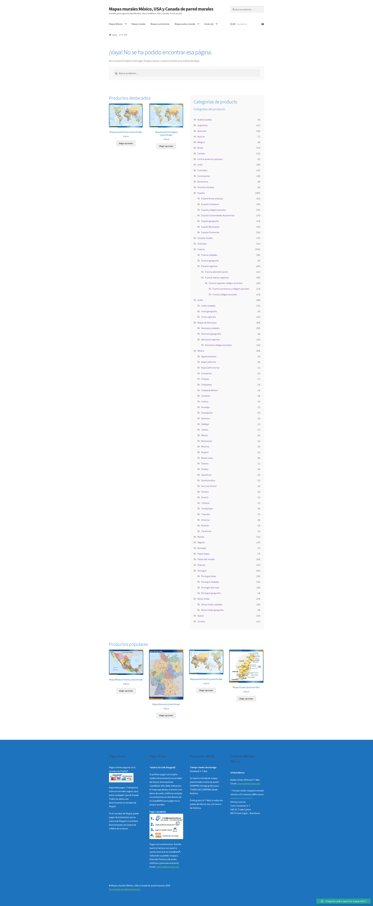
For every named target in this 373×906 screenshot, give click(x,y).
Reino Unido (203, 598)
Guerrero (205, 418)
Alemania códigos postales (218, 345)
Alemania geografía (211, 333)
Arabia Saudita (204, 119)
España (201, 192)
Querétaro (206, 474)
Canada (201, 153)
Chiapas (205, 378)
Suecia (200, 615)
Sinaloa (205, 491)
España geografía (210, 221)
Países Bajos (203, 553)
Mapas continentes (160, 23)
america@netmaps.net (167, 866)
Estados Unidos (205, 238)
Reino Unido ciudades (211, 604)
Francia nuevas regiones (217, 277)
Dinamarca (202, 181)
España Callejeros (210, 204)
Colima (204, 401)
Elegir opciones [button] (126, 143)
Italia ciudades (208, 305)
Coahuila (205, 395)
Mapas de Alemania (207, 322)
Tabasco (205, 502)
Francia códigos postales (224, 294)
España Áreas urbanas (212, 198)
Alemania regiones (210, 339)
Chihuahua (206, 384)
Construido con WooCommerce (124, 889)
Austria (201, 136)
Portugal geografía (210, 593)
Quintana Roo (208, 480)
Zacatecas (206, 531)
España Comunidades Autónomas (217, 215)
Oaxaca (204, 463)
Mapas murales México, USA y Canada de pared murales (161, 9)
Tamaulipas (207, 508)
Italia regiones (208, 316)
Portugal (201, 570)
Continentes (203, 176)
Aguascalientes (208, 356)
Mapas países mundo (185, 23)
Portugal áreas (208, 576)
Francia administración (216, 271)
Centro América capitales (210, 159)
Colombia (202, 170)
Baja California (208, 361)
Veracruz (205, 519)
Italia (200, 300)
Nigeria (201, 542)
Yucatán (205, 525)
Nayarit (205, 452)
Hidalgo (205, 424)
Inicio (114, 34)
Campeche (206, 373)
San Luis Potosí (208, 486)
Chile (200, 164)
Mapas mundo (138, 23)
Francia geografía (210, 260)
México (200, 350)
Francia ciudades (209, 254)
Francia (201, 249)
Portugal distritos (210, 587)
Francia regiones (209, 266)
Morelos (205, 446)
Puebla (204, 469)
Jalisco (204, 429)
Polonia (201, 564)
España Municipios (210, 226)
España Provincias (210, 232)
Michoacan (206, 441)
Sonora (204, 497)
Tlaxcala (205, 514)
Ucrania (201, 621)
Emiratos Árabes (205, 187)
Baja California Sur (210, 367)
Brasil (200, 147)
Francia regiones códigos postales (226, 283)
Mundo (200, 536)
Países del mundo (206, 559)
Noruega (201, 548)
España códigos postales (213, 209)
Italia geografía (209, 311)
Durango (205, 407)
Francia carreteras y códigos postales (230, 288)
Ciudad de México (209, 390)
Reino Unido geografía (212, 610)
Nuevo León (207, 457)
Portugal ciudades (210, 581)
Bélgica (201, 142)
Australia (201, 130)
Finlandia (202, 243)
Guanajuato (207, 412)
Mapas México (116, 23)
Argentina (202, 125)
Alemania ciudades (210, 328)
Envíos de (208, 23)
